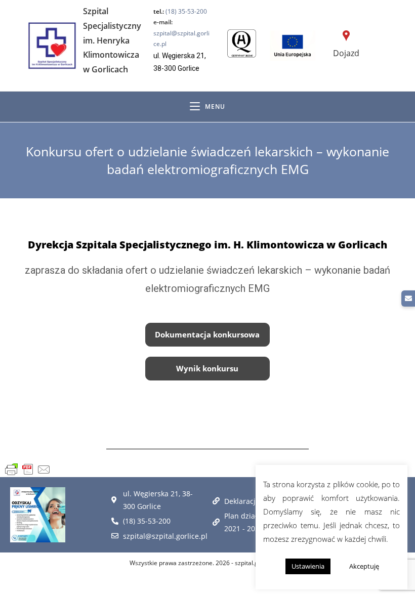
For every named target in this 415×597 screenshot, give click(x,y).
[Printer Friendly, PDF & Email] (28, 469)
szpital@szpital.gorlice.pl (181, 33)
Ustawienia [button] (308, 566)
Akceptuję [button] (364, 566)
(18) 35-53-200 (186, 11)
